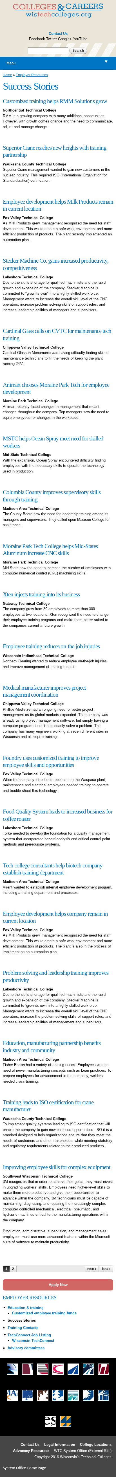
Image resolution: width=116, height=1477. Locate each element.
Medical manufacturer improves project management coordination (44, 691)
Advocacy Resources (31, 1451)
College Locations (95, 1444)
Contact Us (58, 33)
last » (106, 1269)
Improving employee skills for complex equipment (56, 1167)
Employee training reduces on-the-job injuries (51, 646)
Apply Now (58, 1285)
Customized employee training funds (44, 1313)
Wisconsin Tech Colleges (58, 16)
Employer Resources (32, 75)
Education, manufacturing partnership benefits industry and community (52, 1046)
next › (91, 1269)
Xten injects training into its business (41, 594)
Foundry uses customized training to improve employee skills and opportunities (51, 761)
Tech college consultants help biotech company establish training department (52, 869)
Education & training (26, 1308)
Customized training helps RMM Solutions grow (55, 101)
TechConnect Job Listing (29, 1335)
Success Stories (22, 1320)
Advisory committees (26, 1348)
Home (7, 75)
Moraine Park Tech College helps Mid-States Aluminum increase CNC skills (50, 549)
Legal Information (59, 1444)
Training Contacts (23, 1328)
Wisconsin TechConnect (33, 1341)
